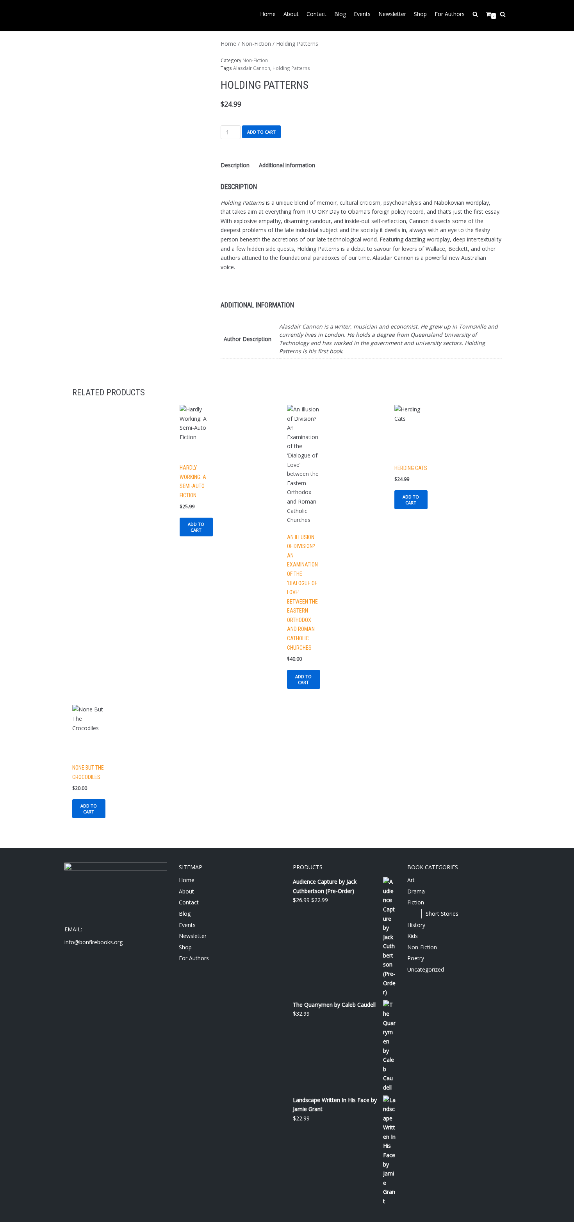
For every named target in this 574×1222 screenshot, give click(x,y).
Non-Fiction (256, 43)
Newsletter (392, 14)
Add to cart (261, 132)
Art (411, 880)
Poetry (415, 958)
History (416, 925)
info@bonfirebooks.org (93, 942)
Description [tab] (235, 165)
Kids (412, 936)
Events (362, 14)
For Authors (450, 14)
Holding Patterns (291, 68)
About (291, 14)
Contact (316, 14)
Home (268, 14)
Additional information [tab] (287, 165)
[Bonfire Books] (87, 15)
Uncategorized (425, 969)
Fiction (415, 902)
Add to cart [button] (196, 527)
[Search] (503, 14)
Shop (420, 14)
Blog (340, 14)
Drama (416, 891)
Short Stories (442, 913)
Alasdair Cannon (251, 68)
